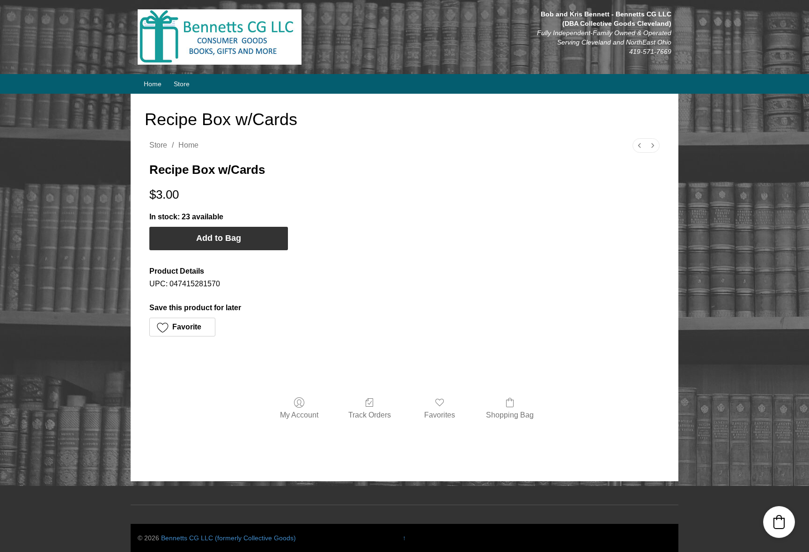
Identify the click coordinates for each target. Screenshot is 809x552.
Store (182, 84)
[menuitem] (639, 145)
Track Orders (369, 415)
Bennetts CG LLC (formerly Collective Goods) (228, 538)
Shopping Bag (510, 415)
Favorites (439, 415)
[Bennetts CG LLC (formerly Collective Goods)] (220, 36)
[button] (182, 327)
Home (153, 84)
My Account (299, 415)
